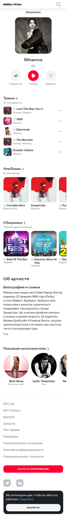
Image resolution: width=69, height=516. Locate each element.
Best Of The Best (17, 259)
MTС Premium (12, 411)
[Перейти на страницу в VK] (19, 483)
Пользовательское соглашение (23, 443)
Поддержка (10, 437)
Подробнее (26, 499)
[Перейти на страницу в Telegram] (7, 483)
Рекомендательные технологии (23, 457)
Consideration (16, 205)
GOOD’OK (9, 424)
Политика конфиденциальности (23, 450)
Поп (33, 66)
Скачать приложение (33, 469)
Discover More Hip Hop (46, 261)
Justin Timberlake (43, 381)
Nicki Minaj (16, 381)
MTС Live (9, 404)
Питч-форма (11, 430)
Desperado (38, 205)
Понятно (33, 507)
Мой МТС (9, 417)
